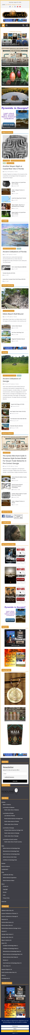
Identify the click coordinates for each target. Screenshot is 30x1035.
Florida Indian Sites (6, 925)
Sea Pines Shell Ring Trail (18, 332)
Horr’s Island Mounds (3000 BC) (19, 267)
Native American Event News (10, 857)
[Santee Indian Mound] (6, 327)
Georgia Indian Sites (6, 937)
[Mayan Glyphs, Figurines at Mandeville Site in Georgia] (6, 206)
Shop (3, 872)
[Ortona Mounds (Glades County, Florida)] (15, 96)
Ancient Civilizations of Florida (9, 248)
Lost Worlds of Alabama (8, 807)
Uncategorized (5, 978)
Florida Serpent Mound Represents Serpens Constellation (17, 486)
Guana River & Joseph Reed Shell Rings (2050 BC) (14, 279)
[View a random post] (26, 25)
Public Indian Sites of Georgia (11, 836)
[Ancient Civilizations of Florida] (15, 235)
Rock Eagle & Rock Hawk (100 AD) (18, 411)
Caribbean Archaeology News (10, 860)
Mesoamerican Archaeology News (11, 851)
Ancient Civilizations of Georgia (9, 375)
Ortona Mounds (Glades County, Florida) (15, 4)
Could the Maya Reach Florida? (19, 198)
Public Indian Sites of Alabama (11, 810)
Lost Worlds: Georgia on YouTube (11, 125)
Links (4, 895)
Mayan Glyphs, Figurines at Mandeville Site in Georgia (18, 205)
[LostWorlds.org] (3, 25)
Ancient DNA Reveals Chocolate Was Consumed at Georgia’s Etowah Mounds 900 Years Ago (14, 80)
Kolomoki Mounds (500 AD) (16, 426)
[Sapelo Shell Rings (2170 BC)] (6, 405)
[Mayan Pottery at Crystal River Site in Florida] (6, 184)
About (3, 884)
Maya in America (6, 160)
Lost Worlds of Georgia (8, 828)
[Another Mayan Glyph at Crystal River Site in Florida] (15, 146)
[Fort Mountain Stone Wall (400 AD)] (5, 419)
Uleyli (3, 975)
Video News (6, 966)
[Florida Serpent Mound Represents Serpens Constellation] (6, 487)
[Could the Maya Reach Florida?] (6, 199)
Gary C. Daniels (16, 44)
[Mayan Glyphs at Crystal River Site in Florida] (6, 214)
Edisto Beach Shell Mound (13, 314)
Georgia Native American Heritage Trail (13, 830)
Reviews (3, 863)
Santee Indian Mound (17, 326)
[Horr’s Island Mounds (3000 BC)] (6, 268)
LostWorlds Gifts (7, 42)
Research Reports (10, 163)
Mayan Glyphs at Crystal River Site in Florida (19, 213)
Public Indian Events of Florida (11, 821)
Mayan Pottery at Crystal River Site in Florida (19, 183)
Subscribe (15, 781)
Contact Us (5, 886)
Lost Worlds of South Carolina (10, 839)
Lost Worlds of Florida (8, 813)
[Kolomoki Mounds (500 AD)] (5, 427)
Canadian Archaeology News (9, 945)
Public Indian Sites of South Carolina (13, 841)
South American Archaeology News (11, 854)
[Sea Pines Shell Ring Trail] (6, 333)
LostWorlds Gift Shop (8, 874)
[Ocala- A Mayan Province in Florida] (6, 191)
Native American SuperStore (9, 877)
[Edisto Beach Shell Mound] (15, 298)
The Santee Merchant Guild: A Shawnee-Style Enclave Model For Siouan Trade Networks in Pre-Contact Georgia (14, 60)
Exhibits (3, 802)
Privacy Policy (6, 898)
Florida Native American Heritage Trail (13, 818)
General (3, 931)
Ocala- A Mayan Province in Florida (18, 190)
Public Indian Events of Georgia (11, 833)
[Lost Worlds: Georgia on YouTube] (15, 117)
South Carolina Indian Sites (8, 310)
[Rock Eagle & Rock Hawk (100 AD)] (5, 412)
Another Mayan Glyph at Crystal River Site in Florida (13, 167)
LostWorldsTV (5, 869)
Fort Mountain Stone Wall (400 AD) (18, 418)
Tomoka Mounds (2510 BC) (9, 273)
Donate (4, 892)
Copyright (5, 889)
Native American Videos (8, 880)
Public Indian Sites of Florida (11, 824)
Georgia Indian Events (7, 934)
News (9, 39)
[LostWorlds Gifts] (15, 32)
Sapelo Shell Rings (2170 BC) (17, 404)
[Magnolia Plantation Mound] (6, 340)
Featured (5, 39)
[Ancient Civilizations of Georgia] (15, 364)
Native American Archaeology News (18, 160)
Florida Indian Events (7, 922)
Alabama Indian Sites (7, 910)
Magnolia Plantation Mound (18, 339)
